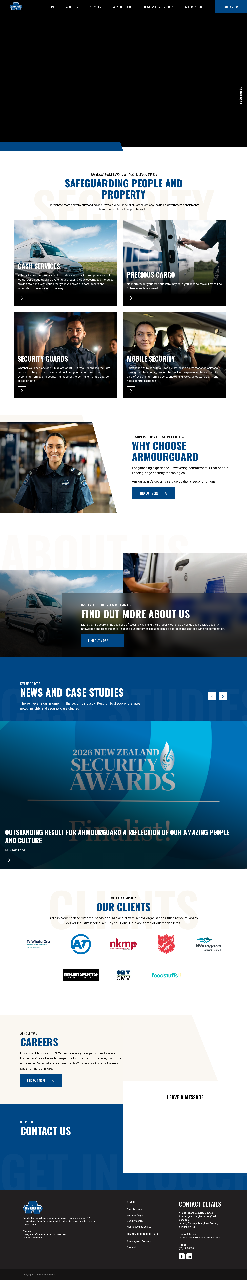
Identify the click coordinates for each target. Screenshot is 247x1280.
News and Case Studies (159, 7)
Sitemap (27, 1231)
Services (95, 7)
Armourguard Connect (139, 1241)
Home (51, 7)
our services (37, 119)
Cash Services (134, 1209)
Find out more (148, 493)
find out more (98, 640)
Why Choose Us (122, 7)
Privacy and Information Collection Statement (44, 1234)
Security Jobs (194, 7)
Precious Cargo (135, 1215)
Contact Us (231, 7)
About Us (72, 7)
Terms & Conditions (32, 1237)
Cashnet (131, 1247)
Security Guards (135, 1221)
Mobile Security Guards (139, 1226)
